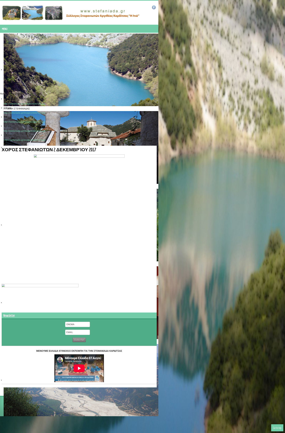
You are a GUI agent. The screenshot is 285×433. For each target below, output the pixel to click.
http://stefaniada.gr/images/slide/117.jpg (24, 121)
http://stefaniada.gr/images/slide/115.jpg (24, 103)
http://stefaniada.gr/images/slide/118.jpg (24, 131)
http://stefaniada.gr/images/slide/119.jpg (24, 112)
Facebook (281, 7)
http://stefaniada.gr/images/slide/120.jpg (24, 140)
